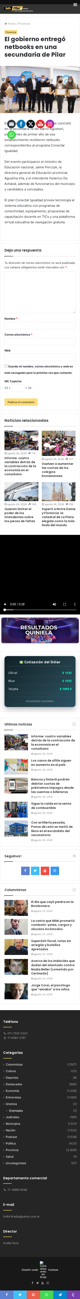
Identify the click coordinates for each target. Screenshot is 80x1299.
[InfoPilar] (18, 9)
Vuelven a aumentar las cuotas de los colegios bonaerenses (57, 470)
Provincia (24, 23)
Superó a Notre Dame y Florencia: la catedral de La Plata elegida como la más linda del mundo (59, 517)
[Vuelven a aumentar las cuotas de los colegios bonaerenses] (59, 443)
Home (11, 23)
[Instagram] (55, 871)
